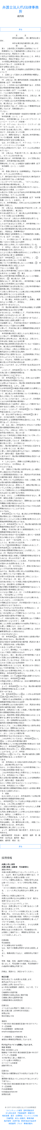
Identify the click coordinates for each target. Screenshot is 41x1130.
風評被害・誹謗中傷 (12, 1121)
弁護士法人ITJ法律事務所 (20, 9)
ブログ (19, 1123)
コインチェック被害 (14, 1110)
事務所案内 (28, 1123)
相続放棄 (5, 1116)
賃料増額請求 (28, 1110)
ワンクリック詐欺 (31, 1116)
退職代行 (31, 1113)
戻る (20, 29)
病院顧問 (12, 1123)
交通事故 (19, 1116)
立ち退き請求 (11, 1113)
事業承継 (30, 1118)
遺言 (12, 1116)
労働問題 (9, 1118)
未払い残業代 (20, 1118)
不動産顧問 (21, 1113)
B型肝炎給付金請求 (28, 1121)
